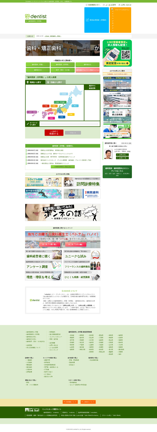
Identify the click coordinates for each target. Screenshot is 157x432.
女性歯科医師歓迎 (49, 365)
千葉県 (82, 345)
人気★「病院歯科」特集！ (53, 36)
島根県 (111, 337)
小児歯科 (29, 362)
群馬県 (82, 335)
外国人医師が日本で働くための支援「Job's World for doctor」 (80, 415)
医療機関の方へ (94, 5)
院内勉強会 (73, 382)
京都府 (101, 342)
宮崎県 (121, 347)
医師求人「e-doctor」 (69, 412)
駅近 (27, 382)
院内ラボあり (48, 372)
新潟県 (91, 335)
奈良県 (101, 349)
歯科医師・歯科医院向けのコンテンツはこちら (117, 171)
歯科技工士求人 (31, 339)
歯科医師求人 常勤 (32, 332)
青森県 (72, 337)
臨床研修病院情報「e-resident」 (88, 412)
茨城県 (82, 340)
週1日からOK (48, 376)
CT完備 (46, 369)
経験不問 (47, 360)
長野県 (91, 347)
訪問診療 (29, 372)
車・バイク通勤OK (32, 385)
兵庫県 (101, 347)
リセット (73, 133)
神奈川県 (82, 349)
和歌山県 (102, 352)
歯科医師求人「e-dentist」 (52, 412)
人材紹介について (88, 402)
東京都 (82, 347)
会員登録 (29, 345)
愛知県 (101, 335)
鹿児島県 (121, 349)
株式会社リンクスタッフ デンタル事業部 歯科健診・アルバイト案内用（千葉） (66, 160)
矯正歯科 (29, 367)
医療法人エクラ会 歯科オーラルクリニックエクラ (57, 153)
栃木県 (82, 337)
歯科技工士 (38, 70)
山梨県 (91, 345)
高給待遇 (72, 362)
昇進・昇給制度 (74, 360)
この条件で (54, 132)
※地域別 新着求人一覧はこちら (62, 166)
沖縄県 (121, 352)
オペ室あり (47, 374)
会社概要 (52, 343)
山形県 (72, 347)
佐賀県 (121, 337)
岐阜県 (91, 349)
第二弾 (75, 244)
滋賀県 (101, 340)
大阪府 (101, 345)
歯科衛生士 (87, 64)
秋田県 (72, 345)
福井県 (91, 342)
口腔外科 (29, 369)
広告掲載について (70, 402)
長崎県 (121, 340)
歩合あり (72, 365)
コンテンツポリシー (56, 337)
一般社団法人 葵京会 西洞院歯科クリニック (55, 163)
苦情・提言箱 (54, 339)
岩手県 (72, 340)
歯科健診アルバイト (87, 70)
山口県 (111, 345)
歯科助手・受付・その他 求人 (35, 341)
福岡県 (121, 335)
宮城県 (72, 342)
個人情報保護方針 (55, 334)
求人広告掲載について (33, 347)
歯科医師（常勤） (38, 64)
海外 (120, 354)
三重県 (101, 337)
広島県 (111, 342)
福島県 (72, 349)
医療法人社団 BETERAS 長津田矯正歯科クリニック (58, 157)
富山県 (91, 337)
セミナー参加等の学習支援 (78, 385)
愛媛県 (111, 352)
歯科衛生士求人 (31, 337)
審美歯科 (29, 365)
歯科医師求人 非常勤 (34, 21)
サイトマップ (54, 350)
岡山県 (111, 340)
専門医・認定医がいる (51, 367)
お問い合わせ (126, 5)
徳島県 (111, 347)
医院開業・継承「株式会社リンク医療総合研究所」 (43, 415)
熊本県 (121, 342)
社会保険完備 (94, 360)
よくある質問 (111, 5)
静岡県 (91, 352)
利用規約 (52, 332)
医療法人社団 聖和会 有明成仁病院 (52, 150)
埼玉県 (82, 342)
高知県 (111, 354)
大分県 (121, 345)
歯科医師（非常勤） (62, 64)
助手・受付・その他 (62, 70)
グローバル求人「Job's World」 (112, 415)
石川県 (91, 340)
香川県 (111, 349)
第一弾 (49, 244)
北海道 (72, 335)
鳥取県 (111, 335)
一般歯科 (29, 360)
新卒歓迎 (47, 362)
